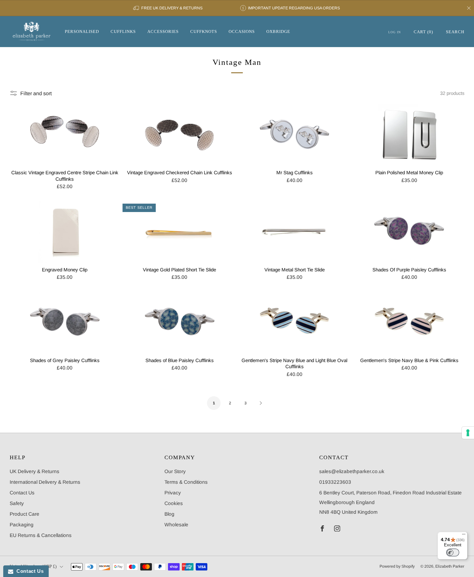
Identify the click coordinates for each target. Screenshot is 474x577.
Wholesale (176, 524)
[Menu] (464, 536)
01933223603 (335, 482)
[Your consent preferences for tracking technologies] (468, 433)
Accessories (163, 31)
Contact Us (22, 492)
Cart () (423, 31)
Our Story (175, 471)
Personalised (82, 31)
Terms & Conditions (186, 482)
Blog (169, 514)
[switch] (452, 552)
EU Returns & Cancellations (41, 535)
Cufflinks (123, 31)
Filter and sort (36, 93)
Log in (394, 32)
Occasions (242, 31)
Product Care (24, 514)
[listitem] (168, 8)
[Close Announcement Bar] (469, 8)
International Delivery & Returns (45, 482)
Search (455, 31)
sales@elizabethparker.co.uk (351, 471)
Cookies (173, 503)
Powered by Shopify (397, 566)
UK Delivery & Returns (34, 471)
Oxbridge (278, 31)
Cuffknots (203, 31)
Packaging (22, 524)
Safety (17, 503)
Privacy (172, 492)
